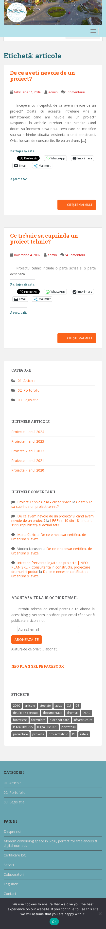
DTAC (86, 713)
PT (74, 734)
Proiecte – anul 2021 (27, 460)
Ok (54, 922)
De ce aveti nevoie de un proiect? (42, 75)
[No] (99, 913)
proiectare (20, 734)
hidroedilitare (59, 720)
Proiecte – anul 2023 (27, 441)
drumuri (72, 713)
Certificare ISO (15, 855)
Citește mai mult (79, 205)
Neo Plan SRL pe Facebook (37, 666)
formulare (38, 720)
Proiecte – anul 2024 (27, 431)
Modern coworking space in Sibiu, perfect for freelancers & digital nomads (51, 843)
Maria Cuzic (26, 534)
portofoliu (68, 727)
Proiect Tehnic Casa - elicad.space (44, 502)
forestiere (20, 720)
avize (58, 705)
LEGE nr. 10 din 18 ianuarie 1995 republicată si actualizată (51, 522)
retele (84, 734)
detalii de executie (25, 713)
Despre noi (12, 831)
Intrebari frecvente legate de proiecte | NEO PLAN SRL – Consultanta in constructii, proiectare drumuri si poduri (50, 567)
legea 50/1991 (47, 727)
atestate (45, 705)
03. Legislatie (28, 400)
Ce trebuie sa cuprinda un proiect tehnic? (44, 238)
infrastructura (82, 720)
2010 (16, 705)
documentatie (52, 713)
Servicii (9, 864)
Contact (10, 893)
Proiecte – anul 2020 (27, 470)
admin (53, 92)
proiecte (38, 734)
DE (77, 705)
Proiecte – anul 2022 (27, 451)
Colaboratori (14, 874)
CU (69, 705)
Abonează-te (27, 639)
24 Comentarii (74, 255)
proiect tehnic (58, 734)
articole (29, 705)
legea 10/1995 (23, 727)
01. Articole (26, 380)
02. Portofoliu (28, 390)
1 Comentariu (75, 92)
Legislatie (11, 884)
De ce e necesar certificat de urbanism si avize (48, 536)
